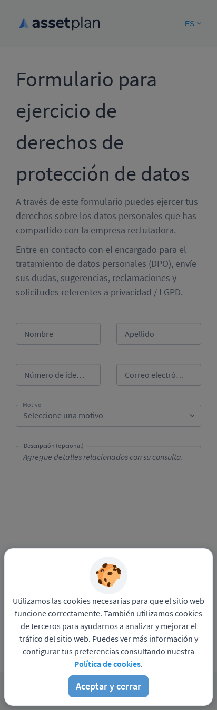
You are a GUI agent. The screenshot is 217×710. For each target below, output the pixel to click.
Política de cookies (107, 663)
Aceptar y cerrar (108, 686)
